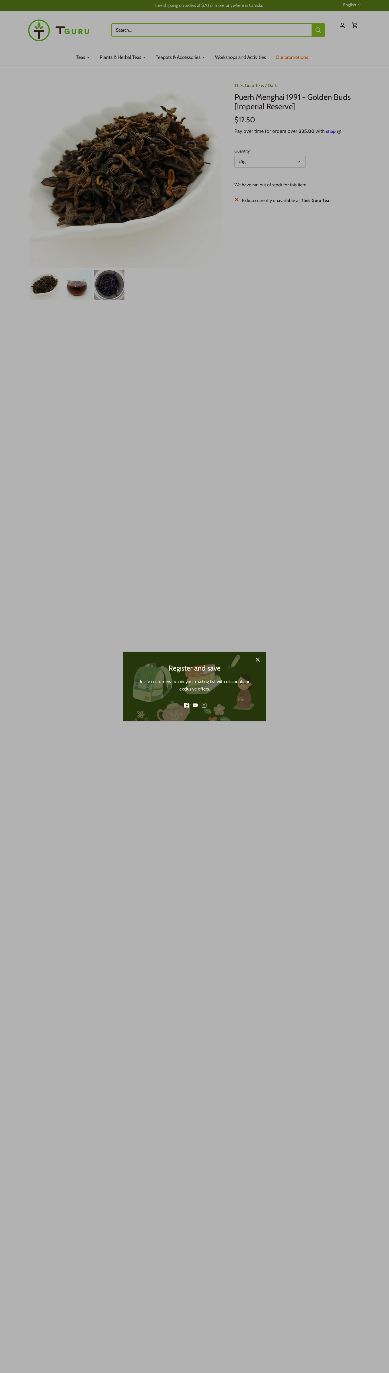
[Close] (257, 659)
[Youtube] (195, 705)
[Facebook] (186, 705)
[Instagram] (204, 705)
